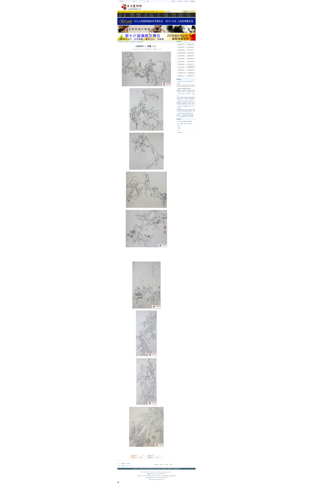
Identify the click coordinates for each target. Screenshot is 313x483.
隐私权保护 (176, 468)
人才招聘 (147, 468)
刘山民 (178, 125)
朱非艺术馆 (190, 64)
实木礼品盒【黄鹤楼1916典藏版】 (184, 121)
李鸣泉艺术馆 (181, 64)
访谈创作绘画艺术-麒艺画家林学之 (185, 113)
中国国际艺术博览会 (181, 73)
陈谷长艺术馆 (191, 61)
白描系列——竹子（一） (126, 465)
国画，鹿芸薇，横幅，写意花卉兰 (184, 123)
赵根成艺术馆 (191, 69)
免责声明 (170, 468)
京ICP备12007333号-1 (161, 474)
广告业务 (141, 468)
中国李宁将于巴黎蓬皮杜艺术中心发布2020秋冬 (186, 107)
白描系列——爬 (153, 11)
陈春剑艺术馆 (191, 75)
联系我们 (152, 468)
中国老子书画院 (181, 52)
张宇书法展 (179, 132)
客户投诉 (158, 468)
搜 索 (192, 12)
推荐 (167, 464)
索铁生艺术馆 (191, 58)
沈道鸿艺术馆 (191, 47)
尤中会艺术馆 (181, 67)
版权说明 (164, 468)
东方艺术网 (125, 41)
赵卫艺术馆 (180, 44)
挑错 (162, 464)
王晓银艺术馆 (181, 50)
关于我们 (135, 468)
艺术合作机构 (133, 41)
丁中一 (178, 130)
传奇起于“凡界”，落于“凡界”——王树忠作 (186, 94)
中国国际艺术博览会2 (191, 73)
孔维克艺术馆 (181, 69)
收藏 (157, 464)
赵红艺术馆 (180, 75)
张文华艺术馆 (181, 61)
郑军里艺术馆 (191, 52)
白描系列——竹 (124, 11)
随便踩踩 (193, 1)
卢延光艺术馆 (181, 58)
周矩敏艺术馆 (191, 55)
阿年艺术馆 (190, 50)
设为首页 (173, 1)
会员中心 (186, 1)
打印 (172, 464)
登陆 (148, 1)
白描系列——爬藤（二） (126, 463)
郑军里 (178, 128)
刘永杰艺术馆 (181, 55)
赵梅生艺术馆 (191, 44)
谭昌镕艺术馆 (181, 47)
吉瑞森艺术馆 (140, 41)
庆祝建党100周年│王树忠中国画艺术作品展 (185, 82)
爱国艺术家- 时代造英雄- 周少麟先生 (186, 101)
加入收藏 (180, 1)
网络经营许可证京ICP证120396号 (156, 479)
